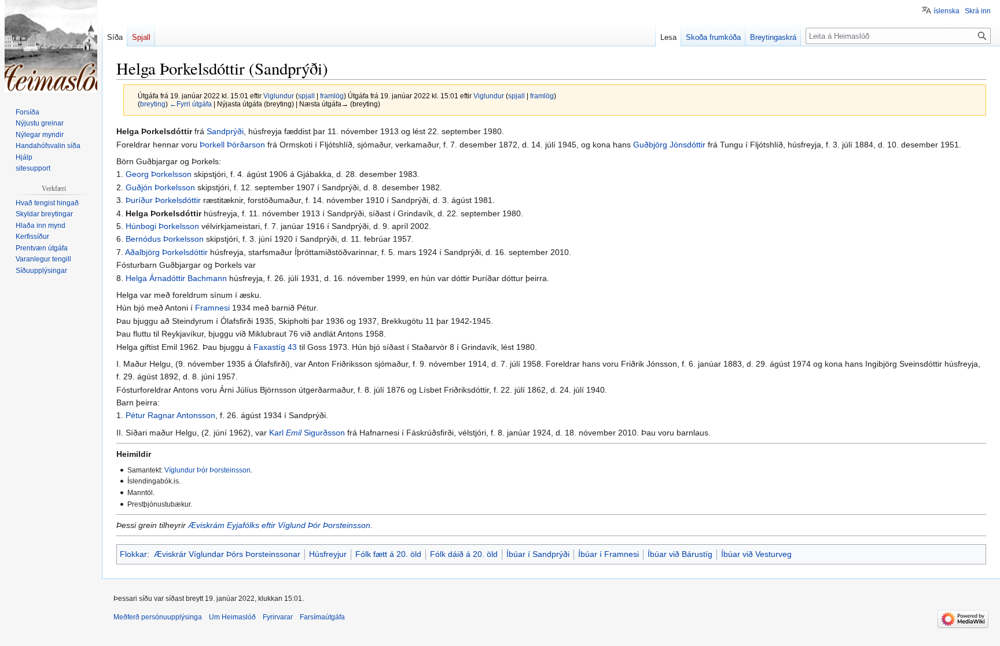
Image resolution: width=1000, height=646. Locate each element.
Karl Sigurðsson (307, 432)
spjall (306, 95)
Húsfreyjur (328, 554)
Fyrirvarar (278, 617)
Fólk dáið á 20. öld (464, 554)
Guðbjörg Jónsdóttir (669, 144)
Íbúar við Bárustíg (680, 554)
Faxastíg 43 (275, 347)
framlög (332, 95)
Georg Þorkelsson (159, 174)
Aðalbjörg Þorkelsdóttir (166, 252)
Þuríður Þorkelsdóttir (163, 200)
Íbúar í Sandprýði (537, 554)
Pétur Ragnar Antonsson (170, 415)
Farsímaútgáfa (322, 617)
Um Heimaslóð (232, 617)
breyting (153, 104)
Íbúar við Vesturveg (756, 554)
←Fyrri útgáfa (191, 104)
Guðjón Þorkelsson (160, 187)
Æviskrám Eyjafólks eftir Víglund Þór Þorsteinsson (279, 525)
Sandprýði (225, 131)
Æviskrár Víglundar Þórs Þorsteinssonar (227, 554)
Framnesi (212, 307)
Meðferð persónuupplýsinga (157, 617)
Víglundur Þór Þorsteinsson (207, 470)
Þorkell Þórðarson (232, 144)
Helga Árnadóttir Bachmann (176, 278)
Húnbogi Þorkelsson (162, 226)
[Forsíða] (51, 46)
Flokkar (133, 554)
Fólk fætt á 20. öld (388, 554)
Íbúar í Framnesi (608, 554)
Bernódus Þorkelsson (165, 238)
